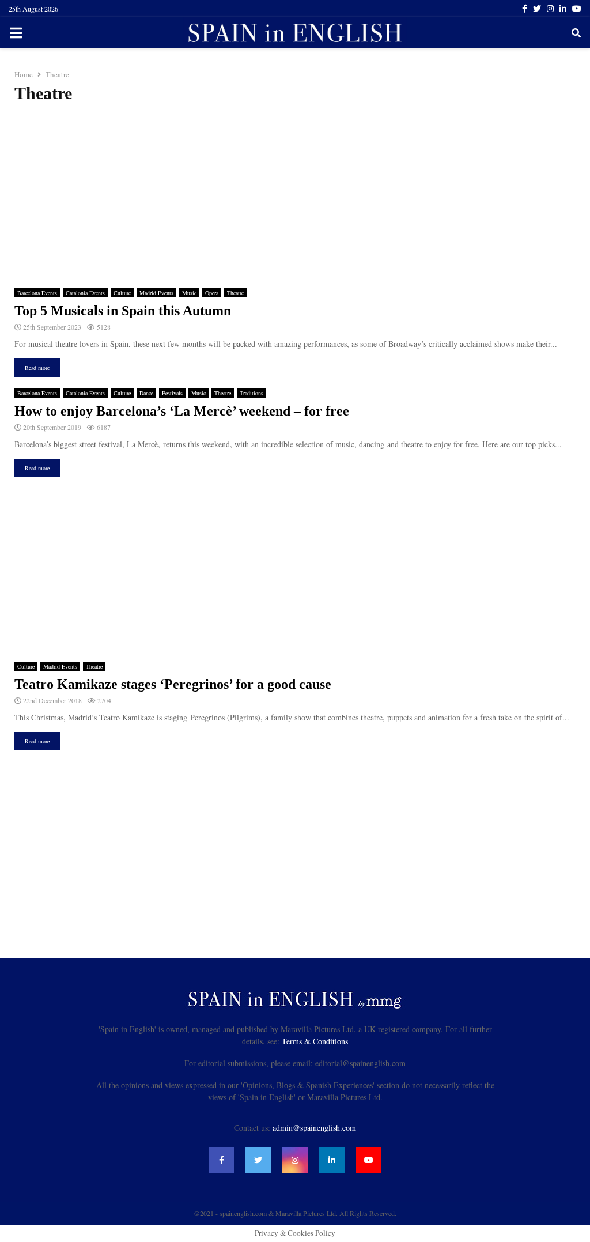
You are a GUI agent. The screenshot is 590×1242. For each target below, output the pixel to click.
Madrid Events (156, 293)
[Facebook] (221, 1160)
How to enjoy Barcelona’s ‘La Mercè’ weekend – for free (181, 410)
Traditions (251, 393)
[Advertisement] (295, 196)
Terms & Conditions (315, 1041)
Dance (146, 393)
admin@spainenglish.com (314, 1127)
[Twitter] (258, 1160)
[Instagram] (295, 1160)
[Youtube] (368, 1160)
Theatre (235, 293)
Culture (122, 293)
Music (189, 293)
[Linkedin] (332, 1160)
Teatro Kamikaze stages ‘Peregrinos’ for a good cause (172, 684)
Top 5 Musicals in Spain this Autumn (122, 310)
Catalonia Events (85, 293)
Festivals (172, 393)
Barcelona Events (37, 293)
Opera (211, 293)
